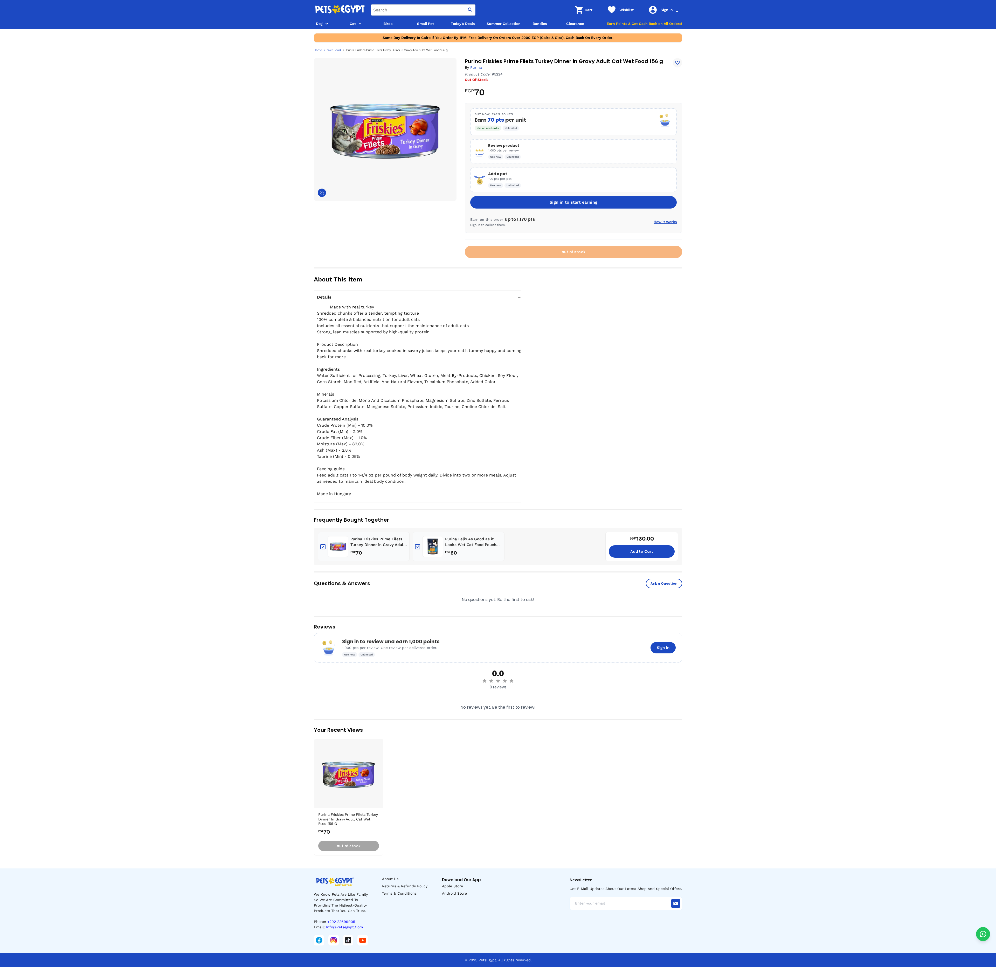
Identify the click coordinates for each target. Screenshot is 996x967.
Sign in (663, 647)
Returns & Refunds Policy (404, 886)
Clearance (575, 24)
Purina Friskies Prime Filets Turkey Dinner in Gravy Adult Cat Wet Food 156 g (377, 542)
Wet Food (334, 50)
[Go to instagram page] (333, 940)
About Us (390, 879)
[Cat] (360, 23)
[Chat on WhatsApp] (983, 934)
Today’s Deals (463, 24)
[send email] (675, 903)
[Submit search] (470, 10)
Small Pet (425, 24)
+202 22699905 (341, 922)
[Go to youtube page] (362, 940)
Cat (353, 24)
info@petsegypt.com (344, 927)
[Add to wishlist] (677, 62)
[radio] (484, 680)
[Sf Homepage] (340, 10)
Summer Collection (504, 24)
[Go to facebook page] (319, 940)
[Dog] (327, 23)
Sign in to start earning (573, 202)
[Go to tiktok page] (348, 940)
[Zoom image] (322, 193)
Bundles (539, 24)
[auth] (677, 11)
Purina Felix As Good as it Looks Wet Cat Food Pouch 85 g (470, 542)
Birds (387, 24)
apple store (452, 886)
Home (318, 50)
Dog (319, 24)
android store (454, 893)
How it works (665, 222)
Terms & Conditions (399, 893)
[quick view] (380, 759)
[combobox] (423, 10)
